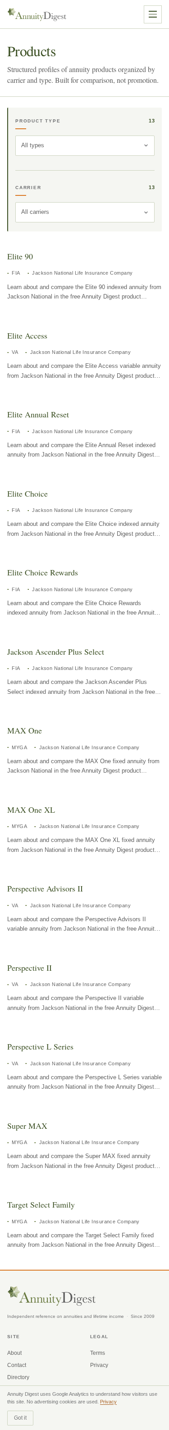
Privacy (99, 1365)
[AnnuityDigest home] (37, 14)
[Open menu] (153, 14)
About (14, 1353)
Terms (97, 1353)
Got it (20, 1418)
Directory (18, 1377)
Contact (16, 1365)
